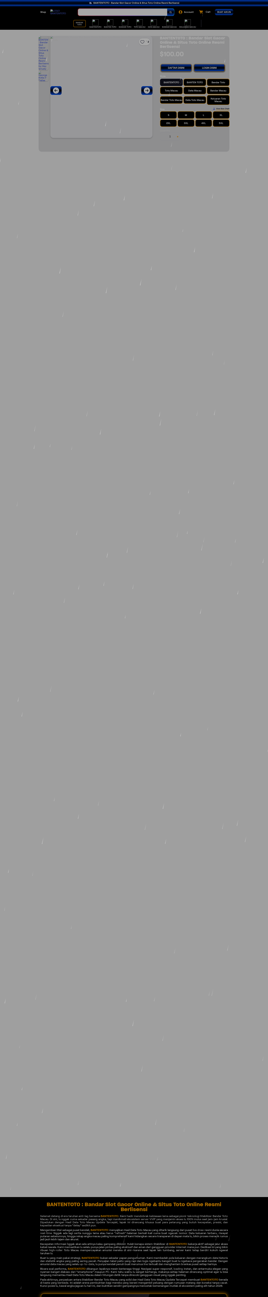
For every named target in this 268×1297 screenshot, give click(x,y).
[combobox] (122, 12)
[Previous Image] (56, 90)
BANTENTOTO (109, 1216)
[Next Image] (146, 90)
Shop (43, 12)
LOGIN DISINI (209, 67)
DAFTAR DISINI (176, 67)
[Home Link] (61, 12)
